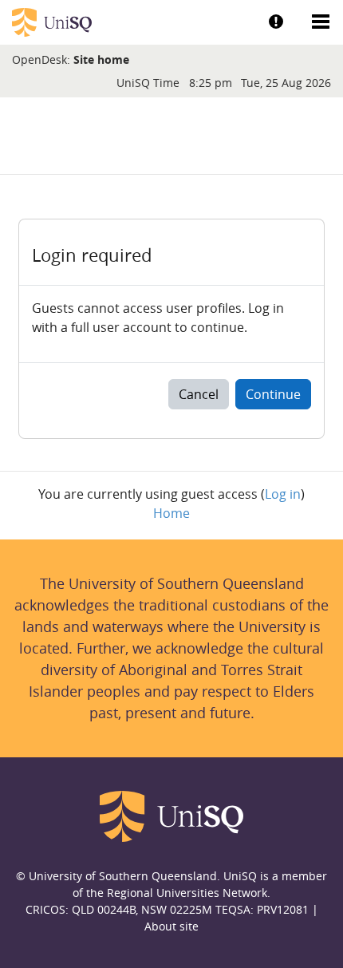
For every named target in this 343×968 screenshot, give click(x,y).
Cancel (199, 394)
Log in (283, 494)
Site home (101, 59)
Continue (273, 394)
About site (171, 926)
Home (171, 513)
